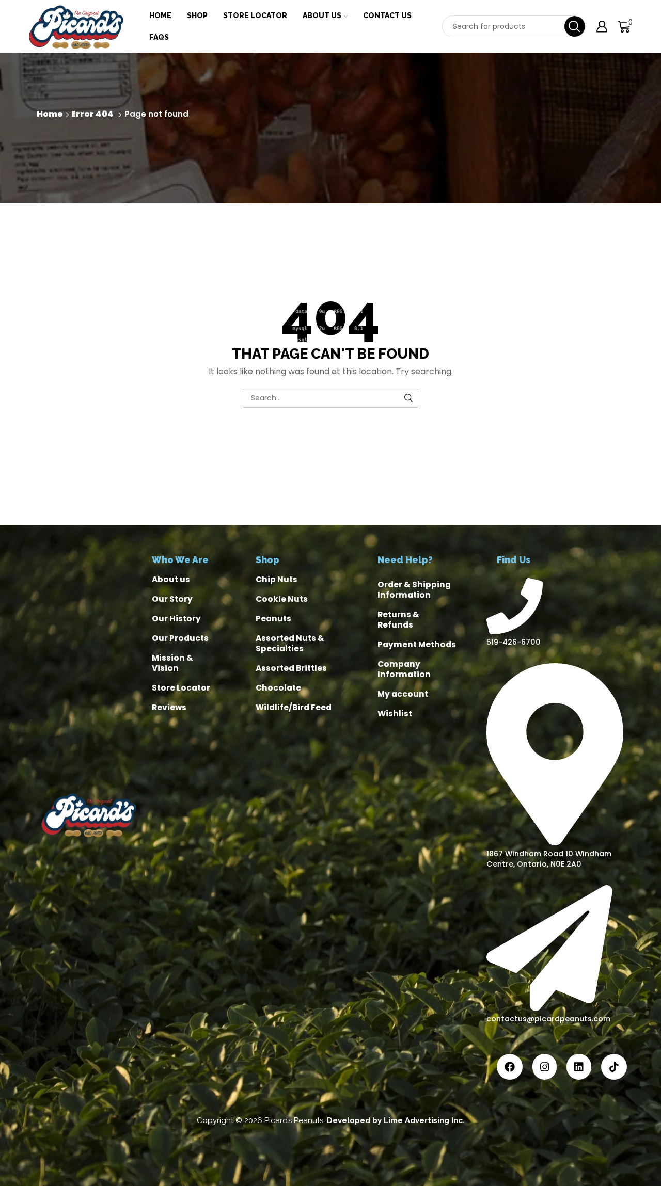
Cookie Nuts (282, 599)
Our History (176, 618)
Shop (197, 15)
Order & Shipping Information (414, 589)
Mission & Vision (172, 663)
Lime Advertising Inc (423, 1120)
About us (171, 579)
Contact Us (387, 15)
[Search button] (574, 26)
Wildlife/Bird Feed (294, 707)
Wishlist (394, 713)
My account (402, 693)
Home (160, 15)
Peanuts (273, 618)
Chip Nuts (276, 579)
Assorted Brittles (291, 668)
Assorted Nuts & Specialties (290, 643)
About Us (322, 15)
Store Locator (255, 15)
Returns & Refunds (398, 619)
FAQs (159, 37)
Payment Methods (416, 644)
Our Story (172, 599)
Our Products (180, 638)
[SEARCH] (408, 398)
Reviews (169, 707)
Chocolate (278, 687)
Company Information (404, 669)
